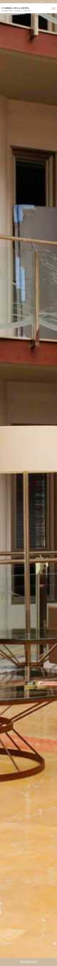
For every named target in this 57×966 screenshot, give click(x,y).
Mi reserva (41, 2)
